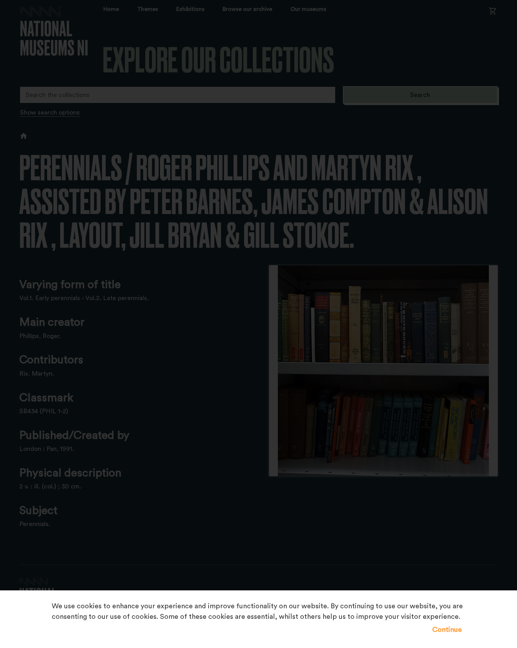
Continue (447, 629)
